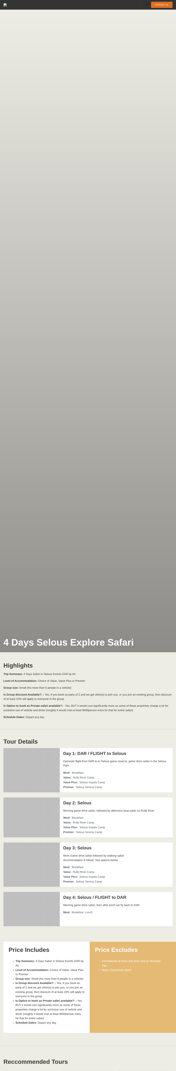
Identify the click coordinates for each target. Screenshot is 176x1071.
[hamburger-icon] (147, 4)
